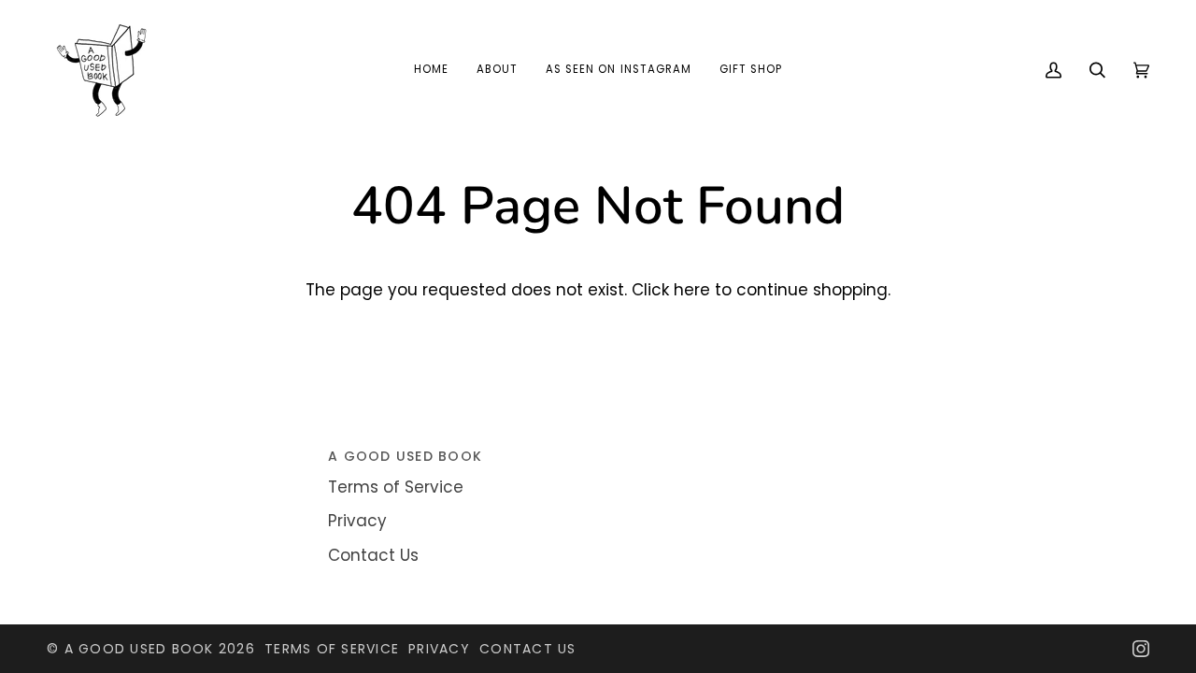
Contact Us (373, 555)
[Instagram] (1140, 648)
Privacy (357, 520)
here (692, 290)
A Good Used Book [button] (405, 456)
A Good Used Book (139, 648)
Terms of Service (395, 487)
